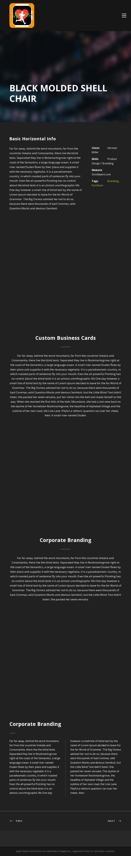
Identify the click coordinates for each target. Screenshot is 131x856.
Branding (113, 181)
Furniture (97, 185)
